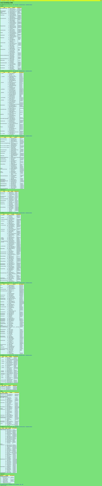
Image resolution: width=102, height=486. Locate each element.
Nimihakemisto (10, 484)
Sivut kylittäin (17, 484)
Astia (13, 4)
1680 (20, 484)
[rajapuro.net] (0, 0)
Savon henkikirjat (4, 0)
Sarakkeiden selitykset (29, 4)
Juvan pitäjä (7, 0)
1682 (10, 0)
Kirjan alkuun (17, 4)
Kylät (14, 484)
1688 (22, 484)
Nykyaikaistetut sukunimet (4, 484)
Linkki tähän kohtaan (22, 4)
